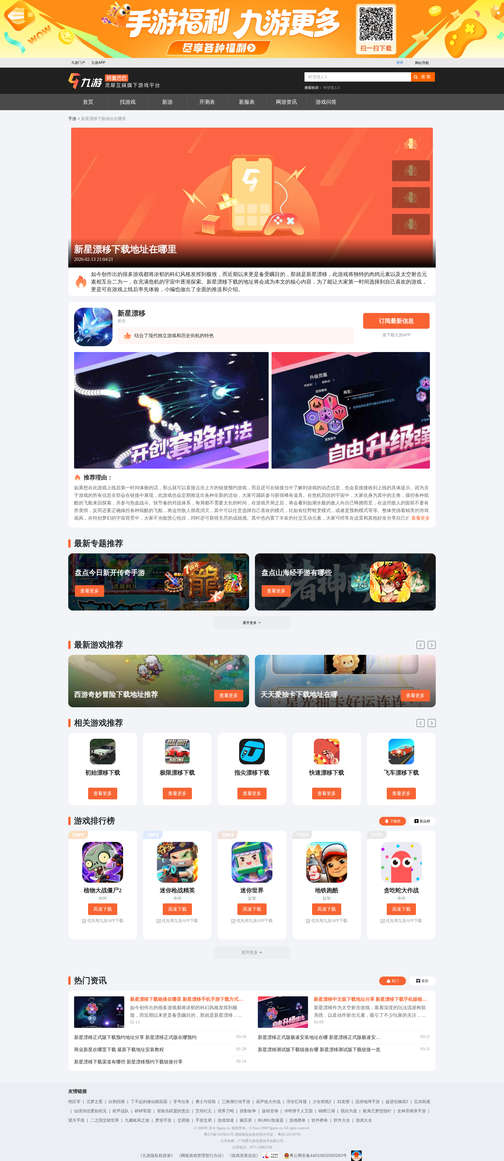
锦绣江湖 (326, 1111)
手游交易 (203, 1120)
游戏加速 (226, 1120)
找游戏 (128, 102)
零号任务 (181, 1101)
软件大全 (342, 1120)
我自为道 (349, 1111)
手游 (72, 119)
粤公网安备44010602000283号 (318, 1155)
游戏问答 (326, 102)
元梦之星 (94, 1101)
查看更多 (89, 590)
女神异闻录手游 (411, 1111)
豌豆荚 (246, 1120)
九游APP (98, 63)
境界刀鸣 (226, 1111)
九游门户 (78, 63)
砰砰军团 (143, 1111)
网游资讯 (286, 102)
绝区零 (74, 1101)
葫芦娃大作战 (268, 1101)
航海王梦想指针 (377, 1111)
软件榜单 (320, 1120)
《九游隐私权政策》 (156, 1155)
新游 (167, 102)
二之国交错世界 (104, 1120)
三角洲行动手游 (236, 1101)
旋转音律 (270, 1111)
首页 (88, 102)
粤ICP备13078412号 (219, 1134)
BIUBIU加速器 (271, 1120)
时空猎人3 (331, 88)
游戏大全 (364, 1120)
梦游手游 (163, 1120)
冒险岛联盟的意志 (173, 1111)
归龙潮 (343, 1101)
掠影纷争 (248, 1111)
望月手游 (76, 1120)
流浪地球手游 (367, 1101)
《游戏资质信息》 (244, 1155)
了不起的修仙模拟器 (149, 1101)
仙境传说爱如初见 (90, 1111)
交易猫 (183, 1120)
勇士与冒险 (205, 1101)
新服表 (247, 102)
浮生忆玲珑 (296, 1101)
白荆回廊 (116, 1101)
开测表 (207, 102)
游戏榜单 (297, 1120)
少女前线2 (322, 1101)
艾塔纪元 (203, 1111)
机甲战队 (121, 1111)
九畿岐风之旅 (137, 1120)
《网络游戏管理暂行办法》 (201, 1155)
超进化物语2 (397, 1101)
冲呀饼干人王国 (298, 1111)
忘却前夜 (422, 1101)
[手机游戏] (114, 81)
